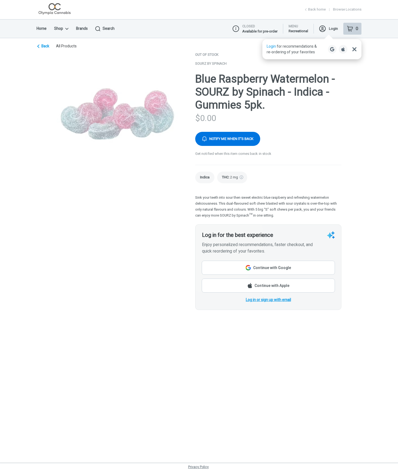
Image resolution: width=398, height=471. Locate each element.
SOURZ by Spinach (211, 63)
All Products (66, 46)
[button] (311, 49)
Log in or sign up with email (268, 300)
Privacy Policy (198, 467)
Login (333, 28)
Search (109, 28)
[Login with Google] (332, 49)
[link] (204, 177)
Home (42, 28)
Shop (58, 28)
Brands (82, 28)
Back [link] (45, 46)
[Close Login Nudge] (354, 49)
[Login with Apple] (343, 49)
